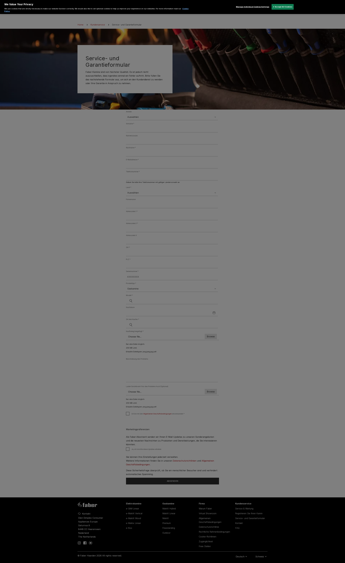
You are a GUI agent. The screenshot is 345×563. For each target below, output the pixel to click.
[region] (172, 7)
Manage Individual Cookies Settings (252, 7)
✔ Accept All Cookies (282, 7)
